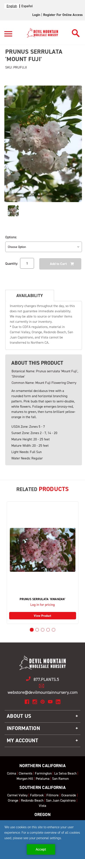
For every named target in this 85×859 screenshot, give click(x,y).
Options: (11, 237)
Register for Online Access (63, 14)
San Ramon (60, 778)
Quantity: (11, 263)
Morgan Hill (25, 778)
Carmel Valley (17, 795)
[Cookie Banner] (42, 839)
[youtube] (50, 701)
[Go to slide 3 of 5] (42, 629)
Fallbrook (37, 795)
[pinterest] (42, 701)
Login (36, 14)
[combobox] (11, 6)
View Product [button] (42, 616)
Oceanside (68, 795)
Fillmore (52, 795)
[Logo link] (8, 36)
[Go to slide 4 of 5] (48, 629)
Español (27, 6)
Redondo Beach (32, 800)
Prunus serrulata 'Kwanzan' (42, 599)
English (12, 6)
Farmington (43, 773)
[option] (27, 6)
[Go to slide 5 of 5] (53, 629)
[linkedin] (58, 701)
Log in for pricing (42, 604)
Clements (25, 773)
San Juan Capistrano (61, 800)
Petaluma (42, 778)
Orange (13, 800)
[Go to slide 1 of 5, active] (31, 629)
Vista (42, 805)
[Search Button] (76, 32)
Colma (11, 773)
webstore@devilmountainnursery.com (43, 692)
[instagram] (34, 701)
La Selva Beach (65, 773)
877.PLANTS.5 (46, 679)
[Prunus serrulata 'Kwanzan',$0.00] (42, 550)
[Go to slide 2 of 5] (37, 629)
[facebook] (27, 701)
